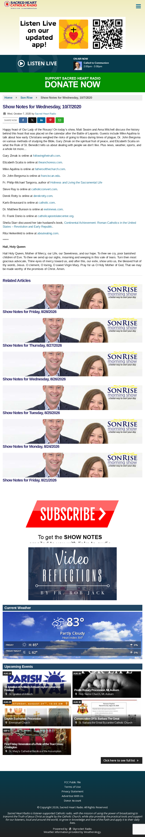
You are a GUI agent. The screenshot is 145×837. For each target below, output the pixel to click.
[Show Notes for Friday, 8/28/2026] (72, 296)
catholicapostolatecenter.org (55, 216)
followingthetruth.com (46, 155)
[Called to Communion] (82, 66)
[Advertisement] (72, 34)
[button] (138, 6)
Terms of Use (72, 786)
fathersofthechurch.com (50, 169)
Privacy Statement (72, 791)
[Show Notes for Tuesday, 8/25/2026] (72, 397)
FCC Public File (72, 782)
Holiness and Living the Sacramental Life (76, 182)
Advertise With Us (72, 796)
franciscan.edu (50, 175)
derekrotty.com (43, 196)
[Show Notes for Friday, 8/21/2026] (72, 465)
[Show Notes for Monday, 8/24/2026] (72, 431)
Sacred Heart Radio (45, 113)
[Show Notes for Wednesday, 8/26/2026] (72, 364)
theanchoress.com (50, 162)
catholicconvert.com (44, 189)
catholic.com (47, 202)
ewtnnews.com (53, 209)
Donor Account (72, 800)
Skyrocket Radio (82, 828)
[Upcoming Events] (106, 684)
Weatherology (92, 832)
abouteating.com (47, 233)
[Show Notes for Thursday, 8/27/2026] (72, 330)
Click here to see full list (119, 760)
